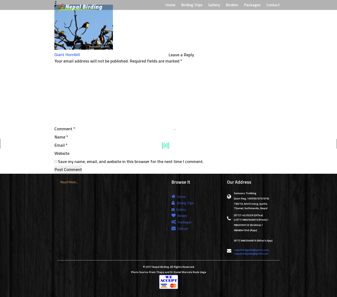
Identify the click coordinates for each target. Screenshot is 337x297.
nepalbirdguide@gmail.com (251, 253)
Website (61, 153)
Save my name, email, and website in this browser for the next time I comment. (131, 161)
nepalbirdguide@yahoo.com (251, 250)
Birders (232, 5)
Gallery (214, 5)
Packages (252, 5)
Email (60, 145)
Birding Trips (191, 5)
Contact (273, 5)
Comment (64, 128)
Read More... (69, 182)
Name (61, 137)
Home (170, 5)
